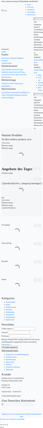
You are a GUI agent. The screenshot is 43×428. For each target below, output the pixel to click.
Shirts (4, 69)
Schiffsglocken (25, 92)
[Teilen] (3, 424)
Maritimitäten (6, 86)
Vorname (5, 332)
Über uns (30, 7)
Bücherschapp (6, 77)
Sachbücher (6, 83)
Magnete (20, 58)
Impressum (9, 369)
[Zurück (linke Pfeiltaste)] (1, 427)
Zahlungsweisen (11, 357)
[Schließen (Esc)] (1, 424)
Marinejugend (10, 317)
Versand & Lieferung (13, 367)
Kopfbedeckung (7, 72)
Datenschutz (10, 362)
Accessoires (6, 75)
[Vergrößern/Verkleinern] (7, 424)
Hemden (9, 69)
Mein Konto (31, 15)
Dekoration (5, 58)
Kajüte (4, 52)
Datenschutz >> (7, 344)
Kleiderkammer (7, 63)
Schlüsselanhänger (8, 97)
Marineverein (10, 320)
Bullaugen (17, 95)
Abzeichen (23, 75)
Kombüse (5, 61)
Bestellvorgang (11, 359)
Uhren (4, 95)
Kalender (24, 95)
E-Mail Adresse (7, 329)
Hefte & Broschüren (16, 83)
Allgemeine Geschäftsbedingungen (17, 354)
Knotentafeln (15, 92)
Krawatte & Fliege (19, 72)
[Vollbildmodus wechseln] (5, 424)
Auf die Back (6, 92)
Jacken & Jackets (17, 69)
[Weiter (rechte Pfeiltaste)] (3, 427)
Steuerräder (10, 95)
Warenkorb (31, 10)
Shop (29, 4)
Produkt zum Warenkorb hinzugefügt (12, 419)
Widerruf (9, 364)
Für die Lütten (15, 75)
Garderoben (13, 58)
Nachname (5, 336)
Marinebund (10, 315)
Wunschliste (31, 12)
